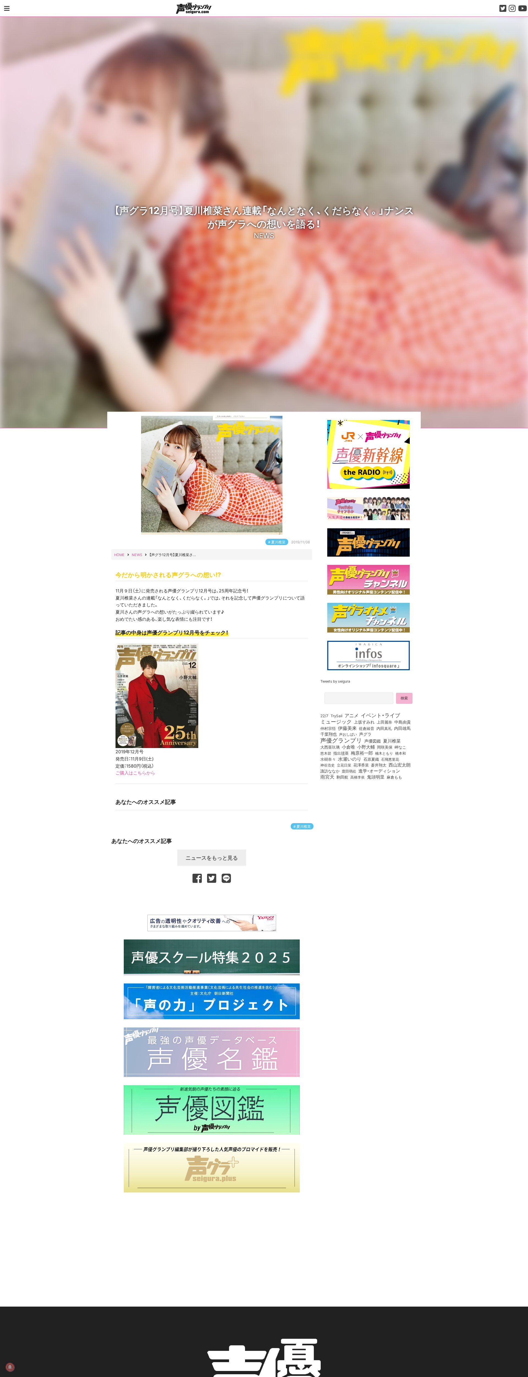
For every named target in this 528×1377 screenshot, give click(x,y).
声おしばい (348, 734)
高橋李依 (357, 777)
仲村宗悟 (328, 728)
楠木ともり (384, 753)
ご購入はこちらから (135, 772)
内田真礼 (384, 728)
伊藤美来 (347, 728)
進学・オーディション (379, 771)
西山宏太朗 (400, 765)
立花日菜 (344, 765)
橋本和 (400, 753)
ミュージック (336, 721)
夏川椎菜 (278, 542)
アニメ (352, 715)
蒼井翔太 (378, 765)
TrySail (336, 715)
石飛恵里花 (390, 759)
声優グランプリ (341, 740)
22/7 (324, 715)
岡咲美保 (384, 747)
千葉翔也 (328, 734)
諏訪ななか (330, 771)
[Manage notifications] (10, 1367)
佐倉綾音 (366, 728)
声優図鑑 (372, 741)
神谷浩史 (327, 765)
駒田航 (342, 777)
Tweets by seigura (335, 681)
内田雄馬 (402, 728)
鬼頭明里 (375, 776)
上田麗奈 (384, 722)
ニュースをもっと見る (212, 857)
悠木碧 (325, 753)
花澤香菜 (361, 765)
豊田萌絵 (349, 771)
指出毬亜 (341, 753)
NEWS (264, 235)
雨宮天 (327, 776)
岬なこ (400, 747)
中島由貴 (402, 722)
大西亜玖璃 (330, 747)
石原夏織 (371, 759)
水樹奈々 (328, 759)
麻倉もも (394, 777)
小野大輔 (366, 747)
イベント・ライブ (380, 715)
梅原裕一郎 (362, 753)
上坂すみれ (364, 722)
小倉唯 (348, 746)
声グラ (365, 734)
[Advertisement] (211, 898)
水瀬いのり (349, 759)
